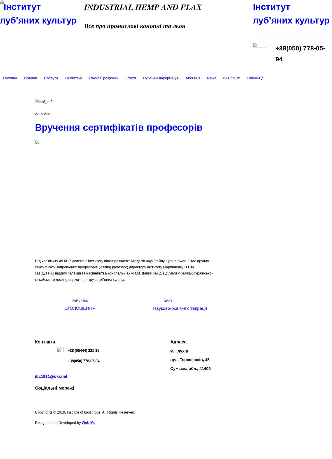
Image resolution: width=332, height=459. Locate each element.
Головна (10, 78)
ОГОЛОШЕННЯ (80, 305)
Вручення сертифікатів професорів (119, 127)
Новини (30, 78)
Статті (131, 78)
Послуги (51, 78)
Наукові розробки (104, 78)
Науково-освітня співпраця (180, 305)
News (211, 78)
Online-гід (255, 78)
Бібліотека (73, 78)
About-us (193, 78)
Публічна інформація (161, 78)
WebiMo (89, 423)
